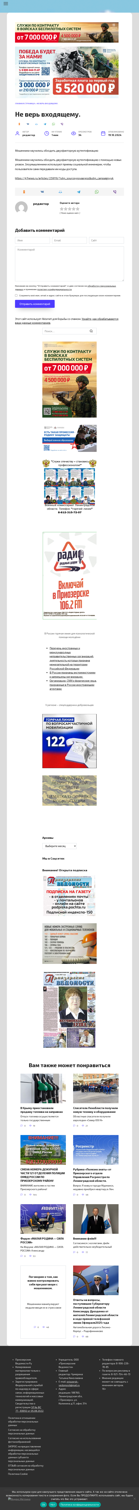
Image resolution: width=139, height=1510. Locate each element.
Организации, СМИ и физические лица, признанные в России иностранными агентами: (73, 684)
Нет (52, 1504)
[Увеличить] (92, 429)
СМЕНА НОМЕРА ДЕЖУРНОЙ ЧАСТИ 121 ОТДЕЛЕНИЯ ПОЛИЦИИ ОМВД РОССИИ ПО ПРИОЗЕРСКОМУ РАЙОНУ (42, 1175)
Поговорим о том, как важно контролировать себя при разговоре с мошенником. (43, 1282)
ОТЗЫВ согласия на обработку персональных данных (25, 1467)
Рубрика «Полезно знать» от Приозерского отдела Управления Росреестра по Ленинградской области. (92, 1175)
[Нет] (134, 1498)
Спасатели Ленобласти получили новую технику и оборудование (95, 1109)
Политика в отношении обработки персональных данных (23, 1421)
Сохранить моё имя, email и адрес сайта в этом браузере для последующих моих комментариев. (70, 295)
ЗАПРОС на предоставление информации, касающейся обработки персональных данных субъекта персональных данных (24, 1454)
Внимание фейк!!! (84, 1238)
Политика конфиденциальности (80, 1504)
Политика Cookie (18, 1473)
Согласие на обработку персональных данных (21, 1431)
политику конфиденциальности (54, 289)
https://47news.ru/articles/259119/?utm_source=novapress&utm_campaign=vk (64, 178)
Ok (43, 1504)
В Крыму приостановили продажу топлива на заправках (41, 1109)
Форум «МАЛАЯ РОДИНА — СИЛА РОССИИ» (42, 1240)
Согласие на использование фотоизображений (24, 1440)
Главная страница (25, 103)
